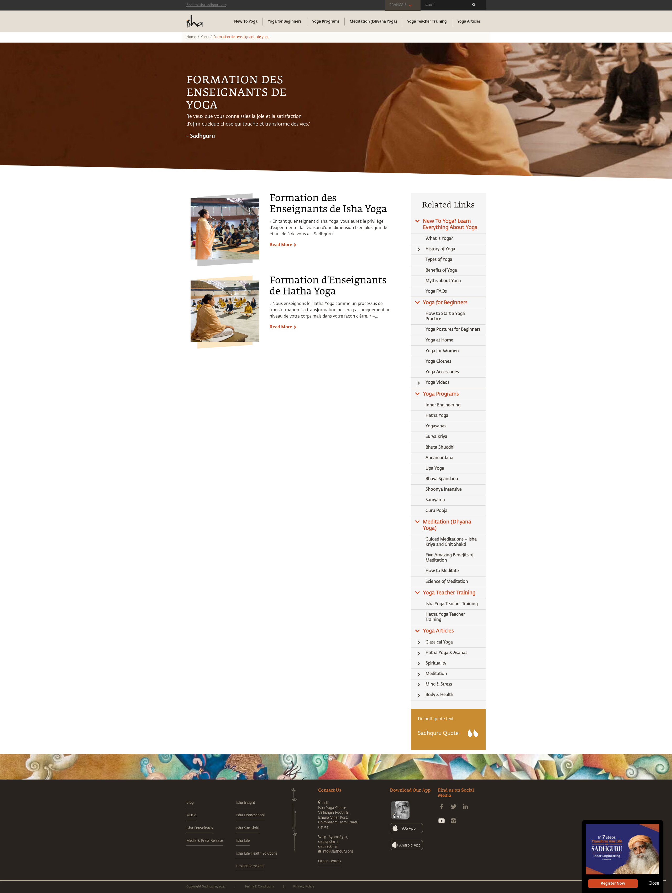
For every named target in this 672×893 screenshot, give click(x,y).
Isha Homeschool (250, 815)
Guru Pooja (437, 511)
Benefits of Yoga (441, 270)
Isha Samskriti (247, 828)
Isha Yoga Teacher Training (452, 604)
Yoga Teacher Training (427, 21)
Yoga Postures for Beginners (453, 330)
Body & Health (439, 695)
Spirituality (436, 663)
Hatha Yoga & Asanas (446, 653)
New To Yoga (246, 21)
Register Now (613, 883)
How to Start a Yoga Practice (445, 316)
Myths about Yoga (443, 281)
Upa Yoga (435, 468)
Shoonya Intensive (444, 489)
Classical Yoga (439, 642)
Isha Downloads (199, 828)
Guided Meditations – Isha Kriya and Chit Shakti (451, 542)
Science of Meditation (447, 582)
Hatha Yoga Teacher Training (445, 617)
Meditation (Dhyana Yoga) (373, 21)
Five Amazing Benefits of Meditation (450, 558)
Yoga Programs (325, 21)
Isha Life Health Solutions (256, 853)
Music (191, 815)
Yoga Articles (469, 21)
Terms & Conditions (259, 886)
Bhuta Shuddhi (440, 447)
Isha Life (243, 841)
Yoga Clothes (438, 362)
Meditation (436, 674)
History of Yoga (440, 249)
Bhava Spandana (442, 479)
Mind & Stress (439, 684)
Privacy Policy (303, 886)
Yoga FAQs (436, 291)
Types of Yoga (439, 260)
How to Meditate (442, 571)
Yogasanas (436, 426)
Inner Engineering (443, 405)
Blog (190, 802)
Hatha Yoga (437, 416)
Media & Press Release (204, 841)
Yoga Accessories (442, 372)
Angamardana (439, 458)
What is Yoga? (439, 239)
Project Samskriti (250, 866)
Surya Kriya (436, 437)
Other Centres (329, 861)
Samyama (435, 500)
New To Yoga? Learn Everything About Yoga (450, 224)
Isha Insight (245, 802)
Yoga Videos (437, 383)
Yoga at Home (439, 340)
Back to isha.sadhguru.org (206, 5)
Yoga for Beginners (285, 21)
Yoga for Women (442, 351)
